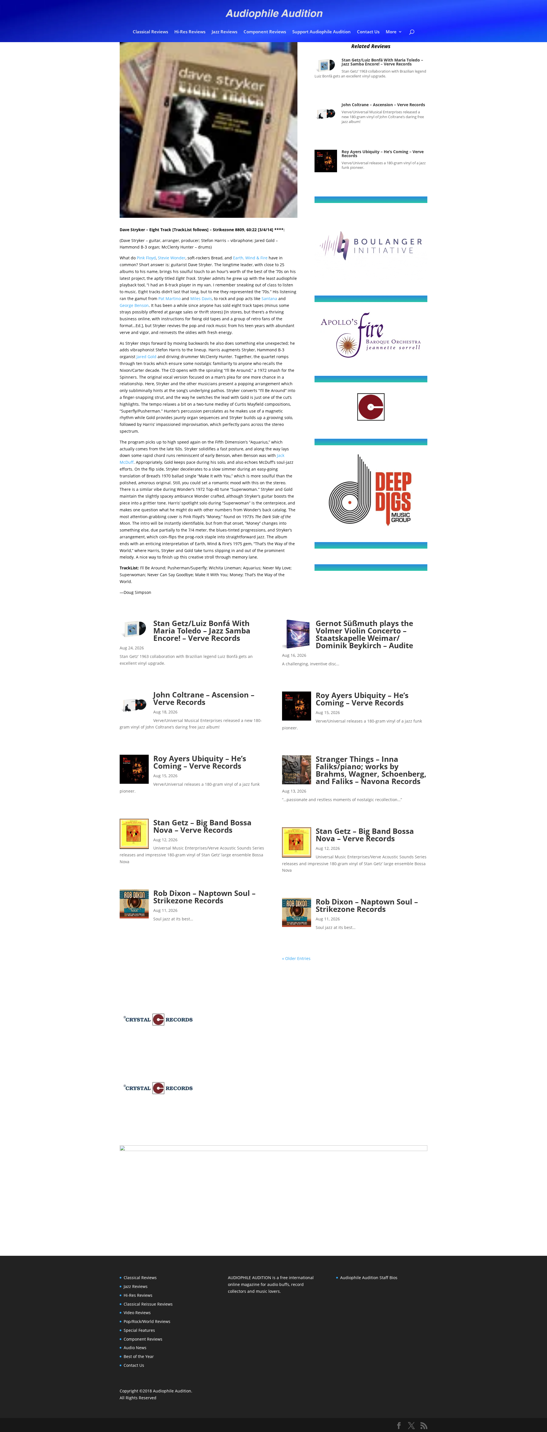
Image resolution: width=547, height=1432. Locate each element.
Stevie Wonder (171, 257)
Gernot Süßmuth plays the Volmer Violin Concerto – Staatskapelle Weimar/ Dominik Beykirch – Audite (364, 634)
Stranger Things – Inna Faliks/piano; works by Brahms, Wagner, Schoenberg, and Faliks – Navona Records (371, 770)
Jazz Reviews (224, 32)
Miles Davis (201, 298)
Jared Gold (146, 356)
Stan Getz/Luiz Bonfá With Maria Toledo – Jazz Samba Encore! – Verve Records (382, 62)
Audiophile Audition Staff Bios (368, 1277)
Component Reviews (265, 32)
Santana (269, 298)
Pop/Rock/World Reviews (147, 1321)
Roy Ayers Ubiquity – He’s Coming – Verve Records (383, 153)
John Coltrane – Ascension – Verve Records (383, 104)
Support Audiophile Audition (321, 32)
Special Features (139, 1330)
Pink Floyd (146, 257)
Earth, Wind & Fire (250, 257)
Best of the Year (139, 1356)
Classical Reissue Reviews (148, 1304)
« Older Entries (296, 958)
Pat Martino (169, 298)
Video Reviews (137, 1312)
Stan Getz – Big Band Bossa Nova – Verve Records (202, 826)
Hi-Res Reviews (189, 32)
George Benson (134, 305)
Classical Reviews (150, 32)
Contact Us (368, 32)
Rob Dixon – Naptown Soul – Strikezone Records (204, 897)
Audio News (135, 1347)
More (391, 32)
